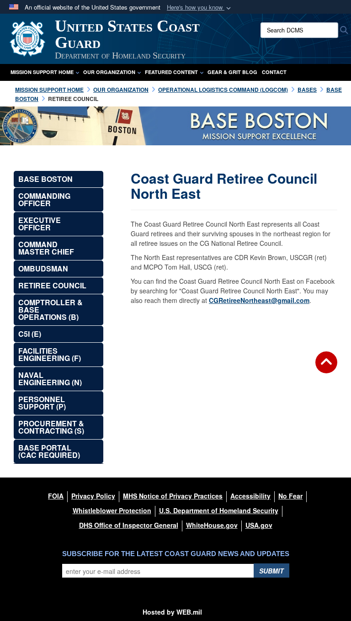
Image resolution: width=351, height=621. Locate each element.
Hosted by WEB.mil (172, 611)
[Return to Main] (326, 367)
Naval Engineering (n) (50, 378)
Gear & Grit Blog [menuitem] (232, 72)
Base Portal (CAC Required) (49, 451)
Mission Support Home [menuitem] (42, 72)
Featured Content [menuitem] (171, 72)
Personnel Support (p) (42, 403)
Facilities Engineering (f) (49, 354)
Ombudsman (43, 268)
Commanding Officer (44, 199)
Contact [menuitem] (274, 72)
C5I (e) (29, 334)
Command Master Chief (46, 248)
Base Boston (45, 179)
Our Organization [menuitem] (109, 72)
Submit (271, 570)
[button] (200, 7)
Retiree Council (52, 285)
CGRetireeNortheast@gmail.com (259, 300)
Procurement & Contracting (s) (51, 427)
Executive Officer (39, 224)
